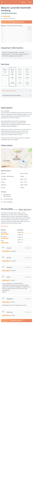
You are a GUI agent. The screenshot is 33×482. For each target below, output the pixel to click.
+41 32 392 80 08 (7, 199)
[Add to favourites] (29, 27)
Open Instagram (8, 202)
